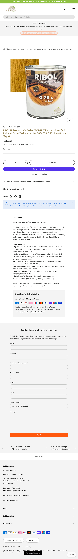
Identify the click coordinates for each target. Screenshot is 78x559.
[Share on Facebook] (15, 196)
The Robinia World (8, 550)
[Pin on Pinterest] (20, 196)
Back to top (39, 456)
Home (5, 48)
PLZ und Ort (14, 373)
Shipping (15, 144)
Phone (12, 392)
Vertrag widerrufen (33, 553)
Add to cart (52, 162)
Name (12, 343)
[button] (69, 9)
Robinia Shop (51, 550)
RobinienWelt (7, 127)
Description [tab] (17, 217)
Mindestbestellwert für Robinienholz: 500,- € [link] (39, 33)
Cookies (18, 552)
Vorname (13, 353)
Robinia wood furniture (23, 550)
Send (39, 435)
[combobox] (39, 17)
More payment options (39, 174)
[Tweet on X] (11, 196)
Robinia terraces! (8, 552)
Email (12, 382)
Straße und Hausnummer (18, 363)
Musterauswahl (15, 402)
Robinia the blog (62, 550)
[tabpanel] (39, 254)
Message (13, 412)
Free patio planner (38, 550)
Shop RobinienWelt (13, 547)
